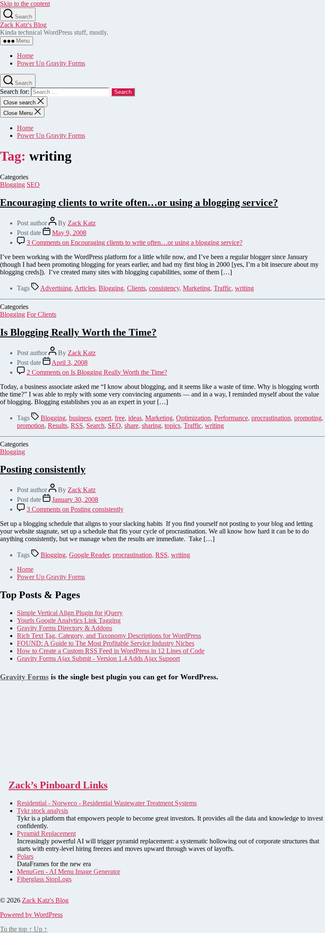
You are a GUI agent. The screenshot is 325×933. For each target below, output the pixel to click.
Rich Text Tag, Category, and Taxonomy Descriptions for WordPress (109, 635)
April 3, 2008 (70, 362)
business (80, 417)
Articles (84, 288)
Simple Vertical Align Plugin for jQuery (70, 612)
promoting (308, 417)
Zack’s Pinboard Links (57, 785)
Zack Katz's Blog (23, 24)
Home (25, 55)
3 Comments (134, 242)
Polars (25, 856)
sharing (151, 425)
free (120, 417)
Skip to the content (25, 3)
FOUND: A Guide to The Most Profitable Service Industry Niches (105, 643)
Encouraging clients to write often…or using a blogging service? (139, 202)
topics (172, 425)
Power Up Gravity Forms (51, 63)
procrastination (271, 417)
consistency (164, 288)
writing (244, 288)
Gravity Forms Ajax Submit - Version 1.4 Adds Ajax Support (98, 658)
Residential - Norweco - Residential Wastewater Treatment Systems (107, 803)
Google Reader (89, 554)
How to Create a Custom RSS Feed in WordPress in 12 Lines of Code (110, 650)
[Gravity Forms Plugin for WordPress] (42, 767)
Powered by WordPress (31, 914)
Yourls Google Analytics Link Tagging (69, 620)
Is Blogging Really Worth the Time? (78, 332)
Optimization (193, 417)
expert (103, 417)
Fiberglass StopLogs (44, 879)
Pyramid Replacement (46, 833)
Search (95, 425)
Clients (136, 288)
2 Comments (97, 372)
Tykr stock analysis (42, 810)
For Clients (41, 314)
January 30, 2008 (75, 499)
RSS (77, 425)
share (131, 425)
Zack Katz (82, 223)
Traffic (222, 288)
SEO (33, 184)
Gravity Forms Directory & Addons (64, 628)
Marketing (196, 288)
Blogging (12, 184)
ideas (135, 417)
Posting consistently (42, 469)
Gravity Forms (24, 677)
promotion (30, 425)
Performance (231, 417)
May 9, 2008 (69, 232)
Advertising (56, 288)
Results (57, 425)
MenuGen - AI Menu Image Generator (68, 871)
